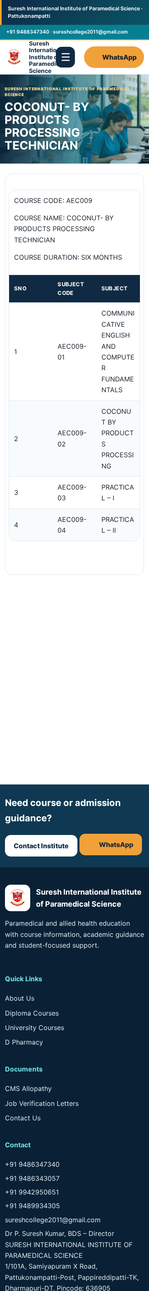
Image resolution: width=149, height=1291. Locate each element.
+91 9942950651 (32, 1192)
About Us (19, 998)
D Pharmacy (24, 1042)
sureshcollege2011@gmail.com (90, 32)
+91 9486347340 (27, 32)
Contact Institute (41, 846)
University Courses (34, 1027)
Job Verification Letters (42, 1103)
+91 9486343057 (32, 1178)
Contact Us (23, 1118)
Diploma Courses (32, 1013)
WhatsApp (119, 57)
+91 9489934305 (32, 1206)
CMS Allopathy (28, 1088)
